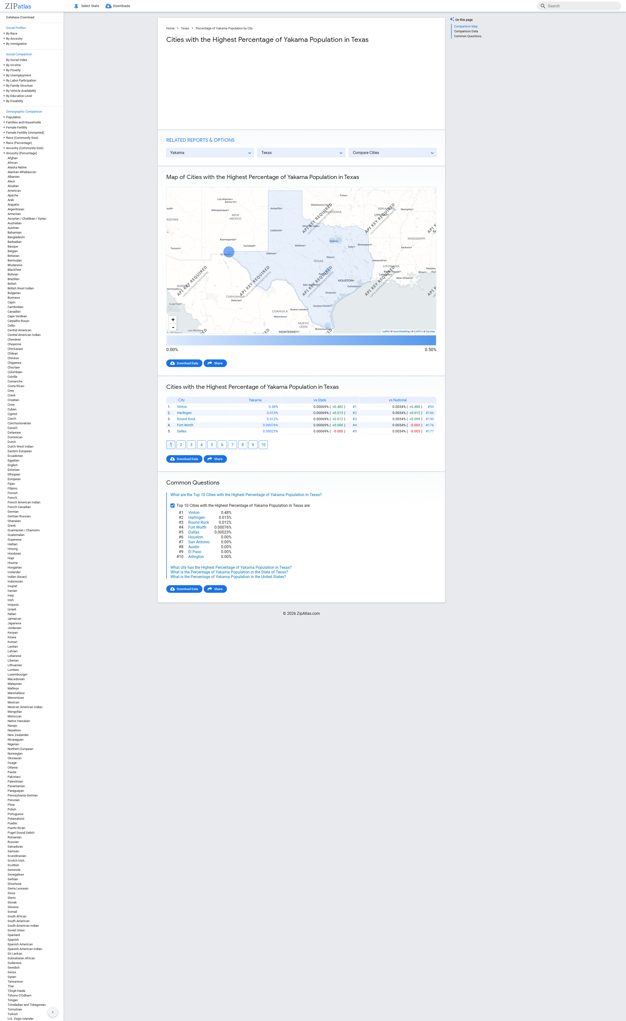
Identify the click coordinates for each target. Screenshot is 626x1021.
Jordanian (14, 628)
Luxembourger (17, 674)
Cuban (12, 409)
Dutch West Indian (20, 446)
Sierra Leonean (18, 888)
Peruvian (14, 800)
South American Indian (23, 925)
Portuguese (15, 814)
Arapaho (13, 204)
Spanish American (20, 944)
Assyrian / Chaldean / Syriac (27, 218)
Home (170, 28)
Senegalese (16, 874)
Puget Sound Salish (21, 832)
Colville (12, 377)
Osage (12, 763)
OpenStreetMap (401, 331)
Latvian (13, 651)
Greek (12, 525)
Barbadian (15, 242)
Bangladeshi (16, 237)
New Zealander (18, 735)
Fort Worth (185, 425)
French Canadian (19, 507)
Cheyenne (14, 344)
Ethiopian (14, 474)
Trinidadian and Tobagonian (27, 1005)
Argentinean (16, 209)
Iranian (12, 591)
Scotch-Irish (16, 860)
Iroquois (13, 604)
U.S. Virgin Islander (21, 1019)
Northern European (20, 749)
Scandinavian (17, 856)
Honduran (14, 553)
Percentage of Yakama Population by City (224, 28)
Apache (13, 195)
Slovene (13, 907)
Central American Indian (24, 335)
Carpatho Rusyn (18, 321)
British (12, 283)
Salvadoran (15, 846)
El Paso (194, 551)
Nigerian (13, 744)
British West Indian (21, 288)
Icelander (14, 572)
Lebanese (14, 656)
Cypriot (12, 414)
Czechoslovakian (19, 423)
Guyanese (15, 539)
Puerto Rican (16, 828)
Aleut (11, 181)
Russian (13, 842)
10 (263, 444)
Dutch (12, 442)
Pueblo (12, 823)
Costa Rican (16, 386)
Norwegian (15, 753)
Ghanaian (14, 521)
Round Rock (186, 419)
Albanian (14, 176)
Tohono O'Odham (19, 995)
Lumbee (13, 670)
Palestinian (15, 781)
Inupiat (12, 586)
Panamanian (16, 786)
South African (17, 916)
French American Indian (24, 502)
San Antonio (199, 542)
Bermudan (15, 260)
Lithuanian (15, 665)
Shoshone (15, 884)
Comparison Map (466, 26)
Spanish (13, 939)
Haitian (12, 544)
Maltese (13, 688)
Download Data (187, 363)
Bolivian (13, 274)
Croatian (13, 400)
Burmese (14, 297)
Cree (11, 390)
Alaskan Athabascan (22, 172)
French (12, 497)
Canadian (14, 311)
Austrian (13, 228)
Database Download (20, 17)
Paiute (12, 772)
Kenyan (13, 632)
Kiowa (12, 637)
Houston (195, 537)
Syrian (12, 977)
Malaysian (15, 684)
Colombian (15, 372)
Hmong (13, 549)
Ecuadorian (15, 456)
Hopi (11, 558)
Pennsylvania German (23, 795)
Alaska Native (17, 167)
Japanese (14, 623)
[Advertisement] (233, 86)
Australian (15, 223)
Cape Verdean (17, 316)
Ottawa (13, 767)
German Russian (19, 516)
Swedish (14, 967)
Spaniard (14, 935)
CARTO (418, 331)
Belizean (13, 256)
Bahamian (15, 232)
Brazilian (13, 279)
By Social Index (16, 60)
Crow (11, 404)
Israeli (12, 609)
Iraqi (11, 595)
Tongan (13, 1000)
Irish (11, 600)
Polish (12, 809)
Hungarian (15, 567)
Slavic (12, 898)
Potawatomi (16, 818)
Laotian (13, 646)
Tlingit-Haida (16, 991)
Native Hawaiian (19, 721)
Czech (12, 418)
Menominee (16, 698)
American (14, 190)
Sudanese (15, 963)
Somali (12, 912)
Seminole (14, 870)
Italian (12, 614)
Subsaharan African (21, 958)
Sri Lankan (15, 953)
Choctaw (14, 367)
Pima (11, 805)
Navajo (12, 725)
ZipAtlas (430, 331)
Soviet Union (16, 930)
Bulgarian (14, 293)
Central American (19, 330)
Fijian (11, 484)
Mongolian (15, 711)
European (14, 479)
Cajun (11, 302)
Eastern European (20, 451)
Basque (13, 246)
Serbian (13, 879)
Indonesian (15, 581)
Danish (12, 428)
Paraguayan (16, 791)
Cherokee (14, 339)
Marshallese (16, 693)
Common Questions (467, 36)
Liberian (13, 660)
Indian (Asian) (17, 577)
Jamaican (14, 618)
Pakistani (14, 777)
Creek (12, 395)
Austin (193, 547)
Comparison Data (466, 31)
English (13, 465)
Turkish (13, 1014)
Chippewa (14, 363)
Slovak (12, 902)
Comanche (15, 381)
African (13, 163)
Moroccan (15, 716)
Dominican (15, 437)
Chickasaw (15, 349)
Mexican (13, 702)
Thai (11, 986)
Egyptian (13, 460)
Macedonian (16, 679)
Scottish (13, 865)
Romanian (15, 837)
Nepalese (14, 730)
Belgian (13, 251)
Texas (185, 28)
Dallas (181, 431)
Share (218, 363)
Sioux (11, 893)
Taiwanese (15, 981)
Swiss (12, 972)
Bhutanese (15, 265)
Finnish (13, 493)
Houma (13, 563)
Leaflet (385, 331)
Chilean (13, 353)
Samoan (13, 851)
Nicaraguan (15, 739)
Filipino (12, 488)
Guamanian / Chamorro (24, 530)
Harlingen (184, 413)
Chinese (13, 358)
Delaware (14, 432)
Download (426, 183)
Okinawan (15, 758)
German (13, 511)
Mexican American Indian (25, 707)
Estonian (14, 470)
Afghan (13, 158)
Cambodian (15, 307)
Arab (11, 200)
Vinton (182, 407)
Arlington (196, 556)
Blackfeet (14, 270)
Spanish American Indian (25, 949)
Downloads (121, 6)
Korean (12, 642)
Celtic (11, 325)
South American (19, 921)
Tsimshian (15, 1009)
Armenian (14, 214)
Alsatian (13, 186)
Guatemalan (16, 535)
